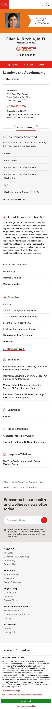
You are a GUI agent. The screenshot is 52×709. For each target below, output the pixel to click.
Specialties (13, 64)
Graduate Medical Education (18, 614)
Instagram (8, 650)
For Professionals (12, 610)
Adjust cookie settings (11, 691)
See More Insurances (12, 199)
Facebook (25, 650)
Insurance (28, 64)
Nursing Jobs (10, 632)
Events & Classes (12, 582)
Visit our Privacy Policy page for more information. (22, 695)
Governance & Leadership (16, 556)
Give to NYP (10, 592)
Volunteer (8, 596)
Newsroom (9, 578)
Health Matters (11, 574)
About (41, 64)
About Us (8, 552)
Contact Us (9, 564)
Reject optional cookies (26, 706)
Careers (7, 628)
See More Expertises (12, 349)
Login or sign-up (14, 114)
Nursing (7, 618)
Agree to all (26, 701)
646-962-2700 (27, 55)
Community (9, 560)
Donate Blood (10, 600)
